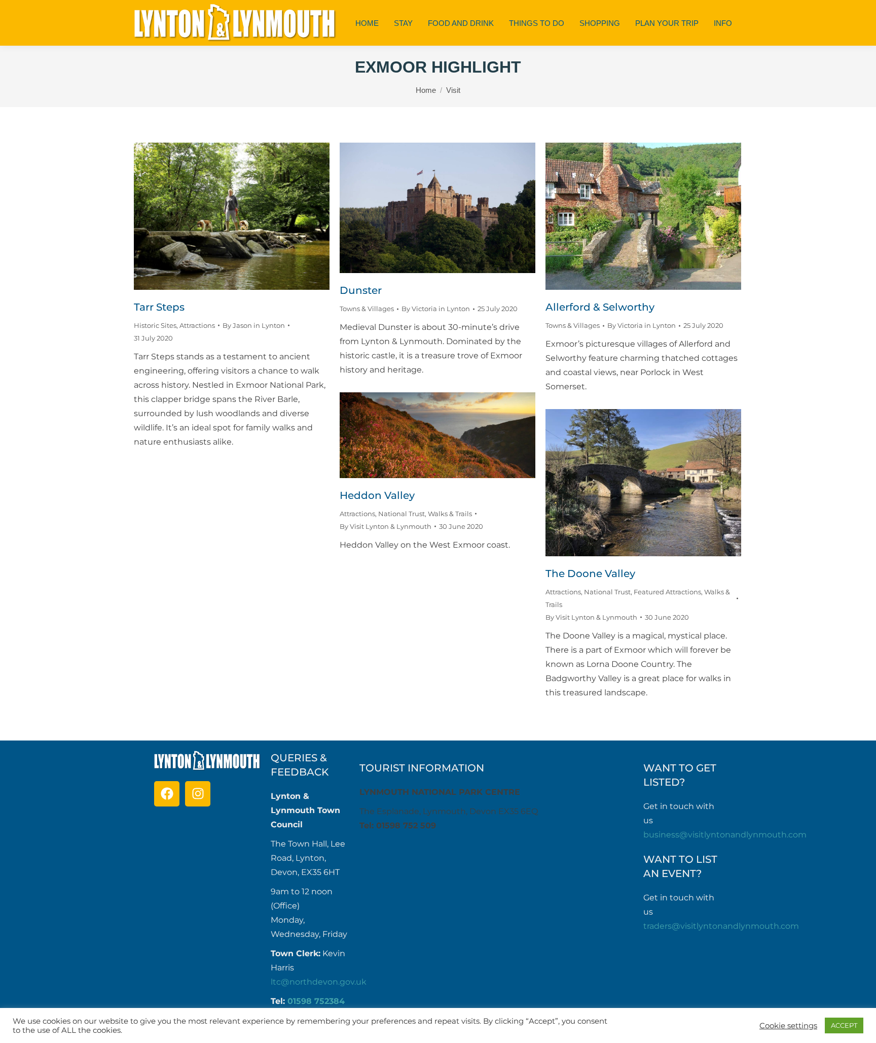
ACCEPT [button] (844, 1025)
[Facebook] (166, 793)
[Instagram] (197, 793)
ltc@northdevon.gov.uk (319, 982)
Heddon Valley (377, 495)
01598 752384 (316, 1001)
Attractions (197, 325)
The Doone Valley (590, 573)
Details (245, 216)
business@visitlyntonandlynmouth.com (725, 834)
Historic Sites (155, 325)
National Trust (401, 514)
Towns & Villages (367, 309)
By (254, 325)
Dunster (361, 290)
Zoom (218, 216)
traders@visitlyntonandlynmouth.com (721, 926)
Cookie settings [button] (788, 1025)
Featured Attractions (667, 592)
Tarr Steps (159, 307)
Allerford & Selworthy (599, 307)
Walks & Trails (450, 514)
